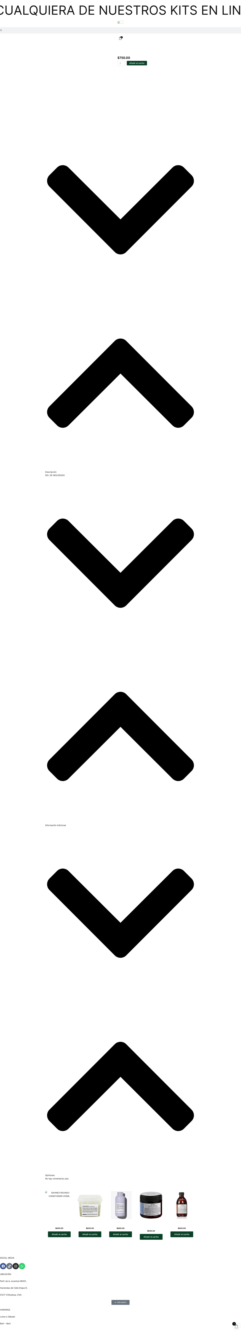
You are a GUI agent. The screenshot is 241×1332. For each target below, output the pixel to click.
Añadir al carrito (136, 63)
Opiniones (50, 1175)
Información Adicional (55, 825)
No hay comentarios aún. (57, 1178)
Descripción (50, 472)
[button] (120, 299)
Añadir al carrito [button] (59, 1234)
